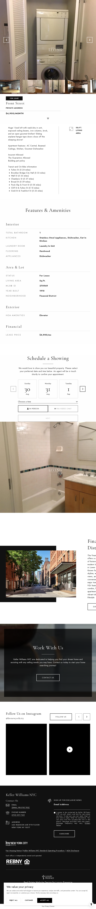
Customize (29, 900)
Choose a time (24, 401)
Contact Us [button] (48, 677)
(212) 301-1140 (18, 815)
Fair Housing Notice (14, 850)
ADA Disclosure (73, 850)
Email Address (61, 804)
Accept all (44, 900)
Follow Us (61, 717)
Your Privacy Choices (48, 906)
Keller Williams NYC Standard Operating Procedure (44, 850)
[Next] (82, 389)
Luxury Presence (64, 882)
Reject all (13, 900)
